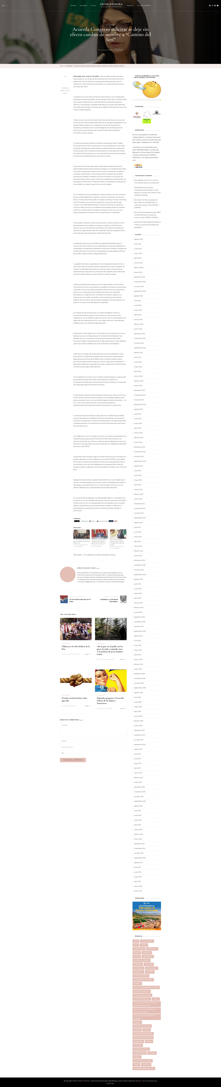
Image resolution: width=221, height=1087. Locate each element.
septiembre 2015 (140, 858)
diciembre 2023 (139, 390)
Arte (136, 941)
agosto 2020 (138, 579)
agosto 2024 (138, 352)
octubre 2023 (139, 400)
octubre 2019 (138, 626)
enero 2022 (138, 499)
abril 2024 (137, 371)
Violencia (146, 1064)
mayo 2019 (138, 650)
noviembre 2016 (139, 792)
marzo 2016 (138, 829)
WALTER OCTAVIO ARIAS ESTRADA (146, 222)
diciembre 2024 (139, 334)
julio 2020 (137, 584)
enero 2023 (138, 442)
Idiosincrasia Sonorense (143, 979)
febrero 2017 (138, 777)
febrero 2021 (138, 551)
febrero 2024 (138, 381)
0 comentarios (118, 50)
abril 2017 (137, 768)
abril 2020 (137, 598)
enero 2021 (138, 555)
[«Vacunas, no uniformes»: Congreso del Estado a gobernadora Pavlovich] (100, 534)
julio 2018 (137, 697)
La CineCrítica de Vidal (142, 995)
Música (146, 1030)
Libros (155, 999)
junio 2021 (137, 532)
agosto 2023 (138, 409)
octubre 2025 (139, 286)
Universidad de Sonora (142, 1060)
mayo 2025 (138, 310)
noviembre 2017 (139, 735)
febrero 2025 (138, 324)
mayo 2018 (138, 707)
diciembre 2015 (139, 844)
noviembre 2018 (139, 678)
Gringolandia (152, 968)
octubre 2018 (139, 683)
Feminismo (137, 964)
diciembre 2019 (139, 617)
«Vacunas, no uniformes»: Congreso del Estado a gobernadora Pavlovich (99, 541)
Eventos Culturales (141, 960)
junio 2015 (137, 872)
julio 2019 (137, 640)
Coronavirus (139, 948)
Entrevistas (147, 956)
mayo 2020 (138, 593)
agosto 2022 (138, 466)
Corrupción (152, 948)
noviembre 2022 (140, 452)
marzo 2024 (138, 376)
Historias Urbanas (141, 975)
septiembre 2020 (140, 574)
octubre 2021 (138, 513)
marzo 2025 (138, 319)
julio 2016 (137, 811)
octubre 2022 (139, 456)
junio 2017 (137, 759)
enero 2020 (138, 612)
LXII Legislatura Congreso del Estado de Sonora (145, 1010)
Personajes (138, 1041)
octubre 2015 (138, 853)
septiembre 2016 (140, 801)
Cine (135, 945)
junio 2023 (138, 418)
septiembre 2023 (140, 404)
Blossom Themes (141, 1081)
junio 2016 (137, 815)
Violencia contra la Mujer (143, 1068)
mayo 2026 (138, 253)
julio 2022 (137, 470)
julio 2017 (137, 754)
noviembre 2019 (139, 622)
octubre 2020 (139, 570)
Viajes (136, 1064)
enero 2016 (138, 839)
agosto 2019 (138, 636)
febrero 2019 (138, 664)
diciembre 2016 (139, 787)
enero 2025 (138, 329)
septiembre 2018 (140, 688)
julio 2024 (137, 357)
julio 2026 (137, 244)
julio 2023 (137, 414)
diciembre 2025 (139, 277)
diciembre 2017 (139, 730)
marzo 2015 (138, 886)
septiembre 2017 (140, 744)
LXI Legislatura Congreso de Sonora (144, 1017)
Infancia (137, 983)
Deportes (146, 952)
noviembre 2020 (140, 565)
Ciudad (143, 945)
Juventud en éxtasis (141, 991)
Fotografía (138, 968)
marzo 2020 (138, 603)
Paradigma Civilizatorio (143, 1037)
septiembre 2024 (140, 348)
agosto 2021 (138, 522)
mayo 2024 (138, 367)
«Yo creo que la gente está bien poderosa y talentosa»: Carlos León (81, 541)
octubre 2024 (139, 343)
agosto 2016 (138, 806)
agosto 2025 (138, 296)
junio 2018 (137, 702)
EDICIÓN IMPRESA (144, 5)
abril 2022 (137, 485)
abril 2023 (137, 428)
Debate (136, 952)
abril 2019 (137, 655)
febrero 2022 (138, 494)
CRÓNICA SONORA (111, 4)
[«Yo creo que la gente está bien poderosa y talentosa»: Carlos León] (81, 534)
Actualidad (83, 5)
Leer (86, 654)
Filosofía (148, 964)
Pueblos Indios (139, 1053)
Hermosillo (138, 972)
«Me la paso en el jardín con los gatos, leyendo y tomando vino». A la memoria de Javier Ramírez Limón (110, 650)
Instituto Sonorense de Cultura (146, 987)
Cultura (93, 5)
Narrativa (130, 5)
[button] (137, 115)
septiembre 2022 (140, 461)
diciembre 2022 (139, 447)
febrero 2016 (138, 834)
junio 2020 (138, 589)
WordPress (110, 1083)
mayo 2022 (138, 480)
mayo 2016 (138, 820)
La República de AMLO (141, 999)
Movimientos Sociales (142, 1026)
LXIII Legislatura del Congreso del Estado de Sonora (99, 555)
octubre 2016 (138, 796)
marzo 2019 (138, 659)
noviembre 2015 (139, 848)
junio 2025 (137, 305)
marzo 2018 (138, 716)
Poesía (149, 1041)
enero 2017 (138, 782)
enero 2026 (138, 272)
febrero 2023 (138, 437)
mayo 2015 (138, 877)
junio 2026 (137, 248)
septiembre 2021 (140, 518)
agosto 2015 (138, 862)
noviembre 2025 (140, 282)
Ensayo (136, 956)
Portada (73, 5)
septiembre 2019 (140, 631)
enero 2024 (138, 385)
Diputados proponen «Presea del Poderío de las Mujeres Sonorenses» (110, 701)
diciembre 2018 (139, 674)
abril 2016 (137, 825)
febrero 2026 (138, 267)
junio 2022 (138, 475)
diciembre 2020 (139, 560)
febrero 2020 (138, 607)
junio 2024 (138, 362)
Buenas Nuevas (147, 941)
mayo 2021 (138, 537)
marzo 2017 (138, 773)
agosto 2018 (138, 692)
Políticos (137, 1045)
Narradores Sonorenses (143, 1033)
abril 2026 (137, 258)
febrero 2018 (138, 721)
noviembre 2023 (140, 395)
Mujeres (137, 1030)
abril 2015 (137, 881)
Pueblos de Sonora (141, 1049)
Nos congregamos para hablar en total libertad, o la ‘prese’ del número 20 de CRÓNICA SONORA (147, 215)
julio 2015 (137, 867)
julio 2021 (137, 527)
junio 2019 (137, 645)
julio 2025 (137, 300)
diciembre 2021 (139, 504)
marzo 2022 (138, 489)
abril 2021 (137, 541)
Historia (150, 972)
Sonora (137, 1057)
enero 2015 (138, 891)
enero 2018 (138, 725)
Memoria (137, 1022)
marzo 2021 (138, 546)
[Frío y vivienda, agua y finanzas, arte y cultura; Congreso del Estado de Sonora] (118, 534)
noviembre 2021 (139, 508)
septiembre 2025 (140, 291)
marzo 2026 (138, 263)
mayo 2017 (138, 763)
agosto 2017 (138, 749)
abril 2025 (137, 315)
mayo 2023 (138, 423)
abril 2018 (137, 711)
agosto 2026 (138, 239)
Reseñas (152, 1053)
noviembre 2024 (140, 338)
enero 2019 (138, 669)
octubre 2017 (138, 740)
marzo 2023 (138, 433)
